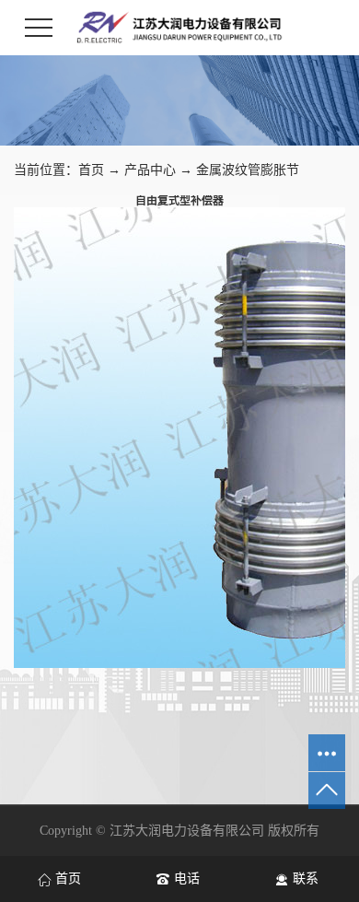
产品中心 (150, 170)
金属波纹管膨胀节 (247, 170)
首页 (91, 170)
